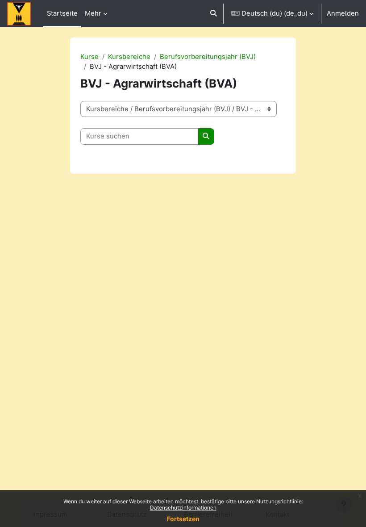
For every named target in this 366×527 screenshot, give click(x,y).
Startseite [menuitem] (62, 13)
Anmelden (343, 13)
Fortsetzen (183, 519)
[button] (213, 13)
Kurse (89, 57)
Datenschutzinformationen (183, 507)
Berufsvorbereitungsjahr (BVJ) (208, 57)
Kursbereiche (129, 57)
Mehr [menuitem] (93, 13)
